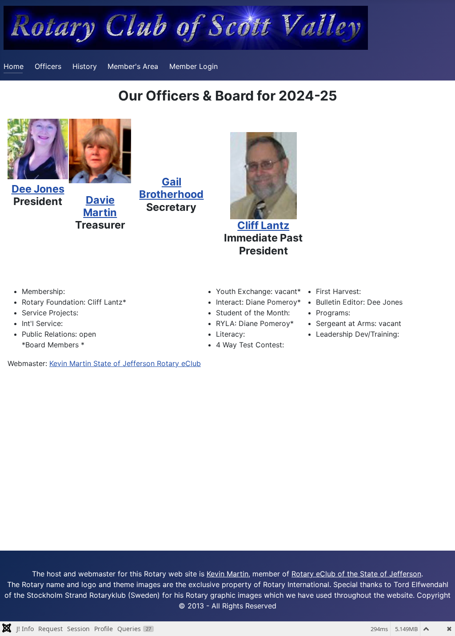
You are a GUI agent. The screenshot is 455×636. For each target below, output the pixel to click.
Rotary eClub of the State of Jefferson (356, 573)
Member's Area (133, 66)
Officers (48, 66)
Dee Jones (38, 188)
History (84, 66)
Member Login (193, 66)
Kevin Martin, (228, 573)
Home (14, 66)
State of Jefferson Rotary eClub (147, 363)
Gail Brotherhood (171, 188)
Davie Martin (100, 206)
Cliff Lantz (263, 225)
